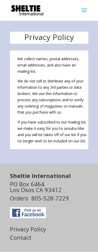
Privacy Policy (28, 229)
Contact (20, 237)
